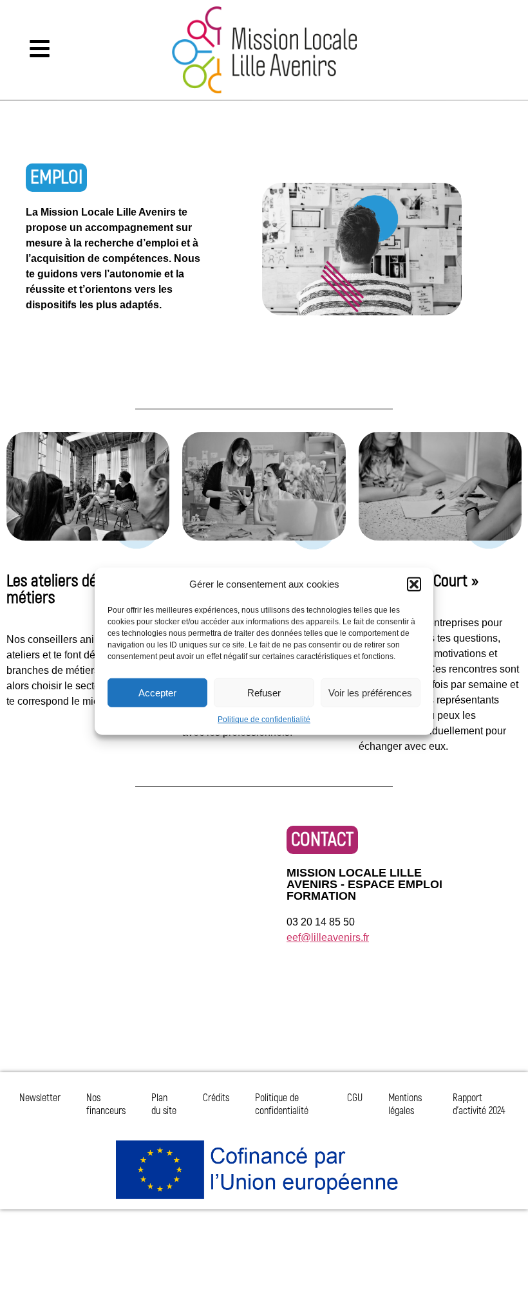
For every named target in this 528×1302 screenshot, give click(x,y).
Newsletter (40, 1098)
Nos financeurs (106, 1104)
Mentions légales (405, 1104)
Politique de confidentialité (264, 719)
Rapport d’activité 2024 (479, 1104)
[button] (414, 584)
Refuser (264, 692)
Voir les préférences (370, 692)
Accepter (157, 692)
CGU (355, 1098)
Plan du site (163, 1104)
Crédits (216, 1098)
